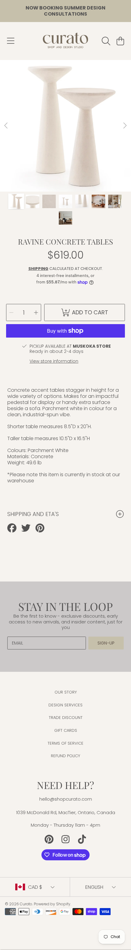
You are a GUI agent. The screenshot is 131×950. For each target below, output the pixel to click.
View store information (54, 361)
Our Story (66, 692)
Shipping (38, 268)
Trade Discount (66, 717)
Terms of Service (65, 743)
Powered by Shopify (52, 904)
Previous (6, 125)
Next (124, 125)
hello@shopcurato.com (65, 799)
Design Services (65, 705)
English (94, 887)
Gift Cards (65, 730)
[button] (10, 41)
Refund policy (65, 756)
